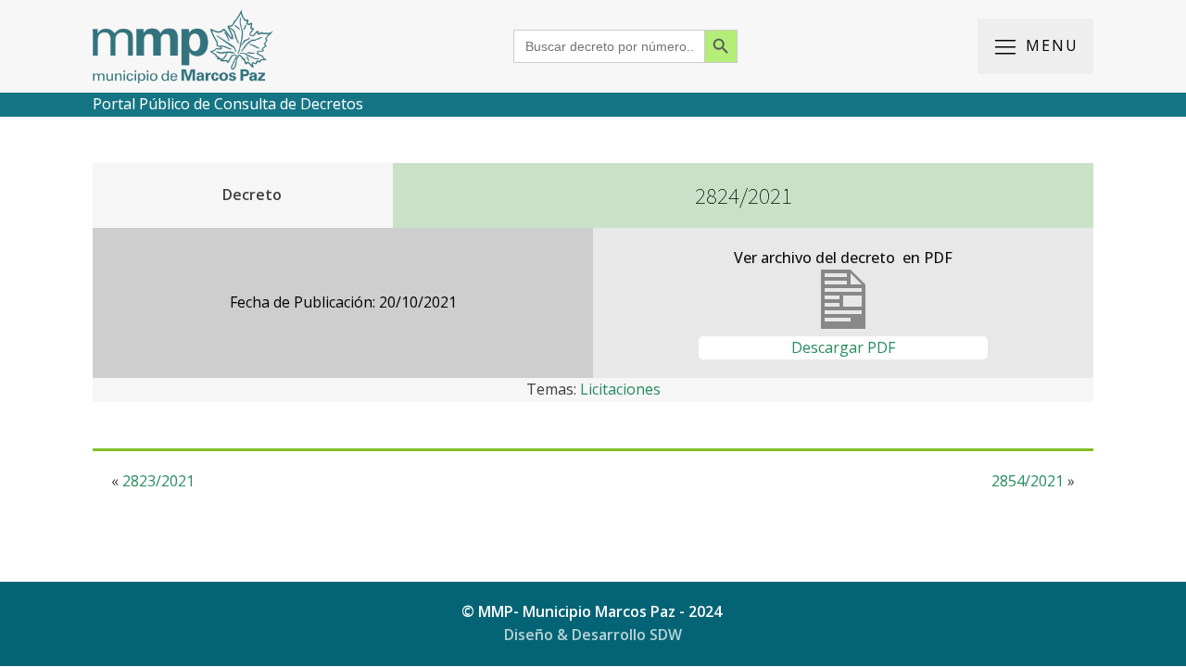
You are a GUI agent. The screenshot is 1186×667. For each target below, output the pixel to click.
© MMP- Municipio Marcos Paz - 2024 (593, 611)
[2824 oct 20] (843, 323)
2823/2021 (158, 481)
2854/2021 (1027, 481)
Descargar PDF (843, 347)
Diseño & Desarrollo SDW (593, 634)
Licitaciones (620, 389)
